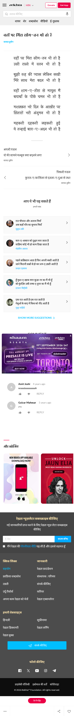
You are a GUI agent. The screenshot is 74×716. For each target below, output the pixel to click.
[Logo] (16, 5)
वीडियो (44, 21)
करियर (40, 591)
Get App (64, 5)
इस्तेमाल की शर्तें (40, 684)
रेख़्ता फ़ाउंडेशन (45, 568)
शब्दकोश (33, 21)
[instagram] (45, 670)
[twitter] (28, 670)
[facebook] (20, 670)
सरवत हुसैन (8, 42)
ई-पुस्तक (54, 21)
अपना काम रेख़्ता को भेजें (15, 599)
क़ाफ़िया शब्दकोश (12, 576)
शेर (24, 21)
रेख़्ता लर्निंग (43, 627)
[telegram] (54, 670)
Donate (51, 5)
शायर (17, 21)
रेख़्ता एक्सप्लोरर (45, 599)
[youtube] (37, 670)
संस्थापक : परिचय (46, 576)
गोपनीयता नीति (28, 546)
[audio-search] (67, 14)
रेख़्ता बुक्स (8, 635)
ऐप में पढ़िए (37, 700)
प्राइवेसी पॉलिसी (22, 684)
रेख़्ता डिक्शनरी (10, 627)
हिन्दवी (6, 620)
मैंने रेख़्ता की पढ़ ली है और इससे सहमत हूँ (36, 546)
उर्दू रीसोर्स (8, 591)
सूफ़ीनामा (42, 620)
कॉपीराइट (54, 684)
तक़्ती (5, 583)
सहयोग (6, 568)
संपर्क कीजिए (44, 583)
